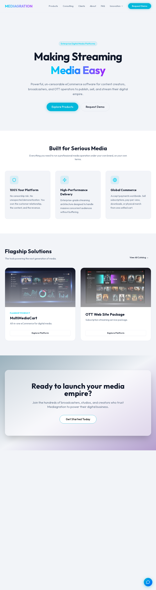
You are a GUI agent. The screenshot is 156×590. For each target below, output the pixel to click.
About (93, 6)
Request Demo (139, 6)
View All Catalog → (139, 257)
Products (53, 6)
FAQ (103, 6)
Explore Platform (40, 333)
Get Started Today (78, 419)
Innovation (115, 6)
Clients (81, 6)
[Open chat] (148, 582)
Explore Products (62, 107)
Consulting (68, 6)
